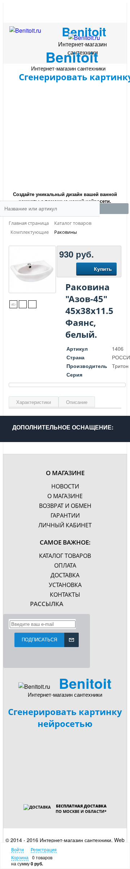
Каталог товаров (65, 556)
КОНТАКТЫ (65, 595)
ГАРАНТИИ (65, 515)
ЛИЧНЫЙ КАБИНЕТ (65, 525)
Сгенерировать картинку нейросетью (65, 717)
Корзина (20, 857)
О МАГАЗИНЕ (65, 496)
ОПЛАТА (65, 565)
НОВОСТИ (65, 486)
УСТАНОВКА (65, 585)
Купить (103, 268)
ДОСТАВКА (65, 575)
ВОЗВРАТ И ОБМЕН (65, 506)
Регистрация (44, 849)
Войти (17, 849)
